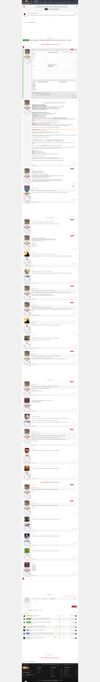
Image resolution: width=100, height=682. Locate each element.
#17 (76, 429)
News (31, 1)
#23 (76, 533)
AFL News (64, 595)
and (37, 315)
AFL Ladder (71, 595)
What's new (50, 1)
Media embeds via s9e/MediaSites (53, 680)
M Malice (33, 55)
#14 (76, 381)
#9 (76, 286)
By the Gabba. (29, 329)
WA (30, 529)
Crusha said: (34, 305)
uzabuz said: (34, 384)
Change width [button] (26, 664)
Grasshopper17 (72, 630)
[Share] (75, 49)
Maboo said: (34, 487)
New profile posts (39, 670)
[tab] (47, 20)
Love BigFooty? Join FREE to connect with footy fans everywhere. (51, 6)
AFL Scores (75, 595)
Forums (36, 1)
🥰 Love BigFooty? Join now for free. (50, 44)
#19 (76, 466)
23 (37, 638)
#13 (76, 351)
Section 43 (29, 280)
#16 (76, 414)
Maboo (33, 57)
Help (56, 664)
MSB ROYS (34, 54)
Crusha (33, 58)
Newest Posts (39, 667)
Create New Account (54, 9)
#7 (76, 251)
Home (58, 664)
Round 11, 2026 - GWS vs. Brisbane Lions (37, 629)
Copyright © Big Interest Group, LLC (28, 670)
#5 (76, 219)
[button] (33, 1)
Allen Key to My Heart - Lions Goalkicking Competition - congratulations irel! (38, 622)
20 (33, 638)
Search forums (29, 3)
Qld (30, 558)
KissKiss (27, 635)
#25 (76, 562)
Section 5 (24, 41)
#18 (76, 448)
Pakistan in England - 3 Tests (31, 15)
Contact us (43, 664)
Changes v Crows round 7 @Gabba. (39, 626)
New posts (24, 3)
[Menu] (23, 1)
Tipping (45, 1)
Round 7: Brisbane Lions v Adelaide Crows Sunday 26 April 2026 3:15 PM (40, 634)
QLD (30, 459)
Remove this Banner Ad (50, 38)
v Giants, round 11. (35, 615)
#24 (76, 548)
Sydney (30, 198)
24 (38, 638)
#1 (76, 100)
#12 (76, 335)
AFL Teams (67, 595)
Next (30, 46)
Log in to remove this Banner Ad (50, 217)
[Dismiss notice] (76, 6)
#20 (76, 484)
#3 (76, 168)
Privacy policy (53, 664)
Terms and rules (47, 664)
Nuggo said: (34, 503)
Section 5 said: (35, 188)
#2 (76, 49)
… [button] (27, 46)
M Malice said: (35, 288)
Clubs (40, 1)
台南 (30, 346)
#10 (76, 302)
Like (72, 97)
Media (60, 1)
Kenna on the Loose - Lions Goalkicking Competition (40, 618)
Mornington (29, 477)
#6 (76, 235)
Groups (56, 1)
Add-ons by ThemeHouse (46, 680)
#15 (76, 398)
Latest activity (39, 672)
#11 (76, 318)
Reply (76, 97)
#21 (76, 500)
